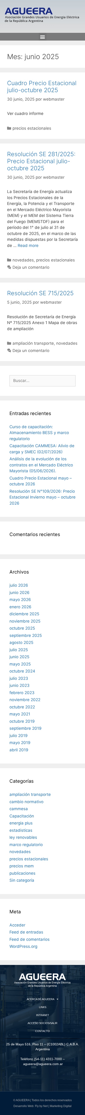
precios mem (21, 866)
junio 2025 (19, 656)
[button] (43, 37)
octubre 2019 (22, 721)
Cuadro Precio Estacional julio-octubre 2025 (41, 86)
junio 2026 (19, 592)
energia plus (21, 823)
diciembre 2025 (24, 614)
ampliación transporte (33, 343)
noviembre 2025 (24, 621)
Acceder (17, 925)
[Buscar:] (42, 380)
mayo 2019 (19, 742)
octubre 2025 (22, 628)
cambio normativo (26, 801)
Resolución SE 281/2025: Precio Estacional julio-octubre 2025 (41, 161)
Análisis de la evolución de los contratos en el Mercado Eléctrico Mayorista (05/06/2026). (41, 465)
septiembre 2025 (25, 635)
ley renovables (23, 837)
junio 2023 (19, 685)
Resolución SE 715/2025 (40, 293)
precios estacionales (32, 128)
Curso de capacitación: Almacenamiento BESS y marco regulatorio (39, 432)
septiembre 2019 (25, 728)
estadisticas (20, 830)
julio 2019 (18, 735)
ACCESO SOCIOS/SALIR (42, 1023)
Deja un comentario (31, 267)
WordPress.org (23, 946)
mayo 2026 (20, 599)
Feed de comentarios (29, 939)
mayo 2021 (19, 714)
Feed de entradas (26, 932)
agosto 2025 (21, 642)
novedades (23, 260)
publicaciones (22, 873)
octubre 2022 (22, 707)
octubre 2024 (22, 671)
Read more (28, 245)
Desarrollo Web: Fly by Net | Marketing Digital (42, 1106)
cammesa (18, 808)
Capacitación (21, 816)
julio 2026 (18, 585)
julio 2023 (18, 678)
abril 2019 (18, 750)
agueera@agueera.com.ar (43, 1064)
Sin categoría (21, 880)
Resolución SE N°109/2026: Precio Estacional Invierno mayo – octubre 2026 (42, 497)
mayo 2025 (20, 664)
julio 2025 (18, 649)
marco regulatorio (26, 844)
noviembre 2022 (24, 699)
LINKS (42, 1007)
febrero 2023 (21, 692)
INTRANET (42, 1015)
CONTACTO (42, 1031)
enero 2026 (20, 607)
